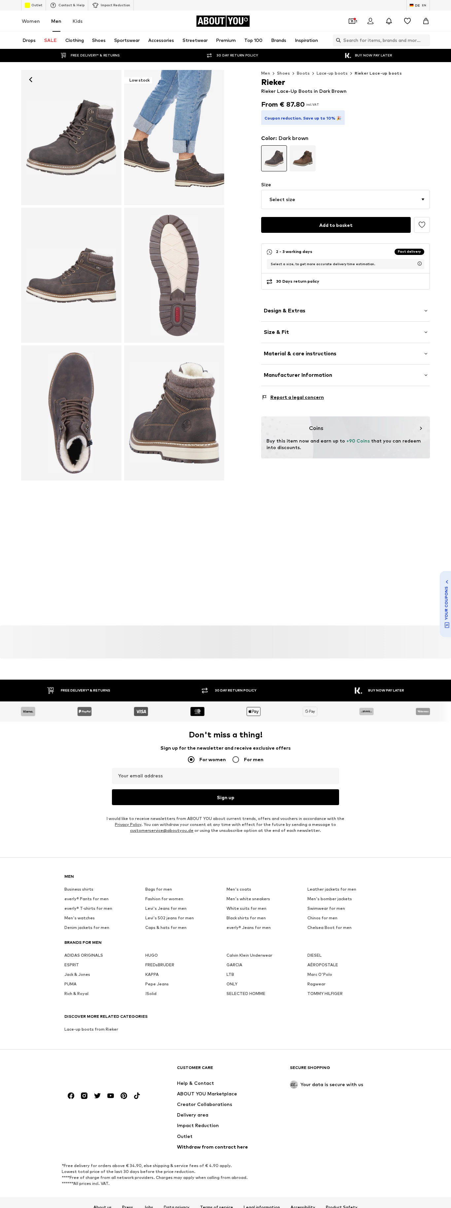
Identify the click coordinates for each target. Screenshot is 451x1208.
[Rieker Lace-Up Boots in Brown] (71, 275)
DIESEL (314, 955)
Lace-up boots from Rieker (91, 1029)
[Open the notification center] (389, 21)
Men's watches (79, 917)
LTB (230, 974)
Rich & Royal (76, 993)
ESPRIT (71, 964)
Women (31, 21)
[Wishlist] (407, 21)
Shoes (283, 73)
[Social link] (71, 1096)
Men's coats (238, 889)
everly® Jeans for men (248, 927)
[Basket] (426, 21)
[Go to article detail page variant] (274, 158)
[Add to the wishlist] (422, 225)
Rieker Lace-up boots (378, 73)
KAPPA (152, 974)
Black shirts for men (246, 917)
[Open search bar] (337, 40)
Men (56, 21)
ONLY (231, 983)
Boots (303, 73)
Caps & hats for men (166, 927)
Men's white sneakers (248, 898)
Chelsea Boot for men (329, 927)
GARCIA (234, 964)
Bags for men (158, 889)
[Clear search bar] (425, 40)
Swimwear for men (326, 908)
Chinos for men (322, 917)
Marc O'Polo (319, 974)
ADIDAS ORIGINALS (83, 955)
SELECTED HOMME (245, 993)
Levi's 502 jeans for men (169, 917)
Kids (78, 21)
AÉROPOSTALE (322, 964)
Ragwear (316, 983)
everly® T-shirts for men (88, 908)
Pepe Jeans (157, 983)
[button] (345, 199)
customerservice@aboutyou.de (161, 830)
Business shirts (78, 889)
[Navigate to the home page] (100, 1070)
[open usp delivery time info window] (420, 264)
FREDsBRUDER (159, 964)
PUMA (70, 983)
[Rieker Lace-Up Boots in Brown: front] (71, 137)
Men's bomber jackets (329, 898)
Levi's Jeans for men (166, 908)
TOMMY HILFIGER (325, 993)
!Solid (150, 993)
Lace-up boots (332, 73)
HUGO (151, 955)
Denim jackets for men (86, 927)
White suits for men (246, 908)
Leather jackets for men (331, 889)
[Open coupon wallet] (352, 21)
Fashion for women (164, 898)
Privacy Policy (128, 824)
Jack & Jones (77, 974)
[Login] (370, 21)
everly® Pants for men (86, 898)
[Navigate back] (30, 79)
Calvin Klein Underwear (249, 955)
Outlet (36, 5)
